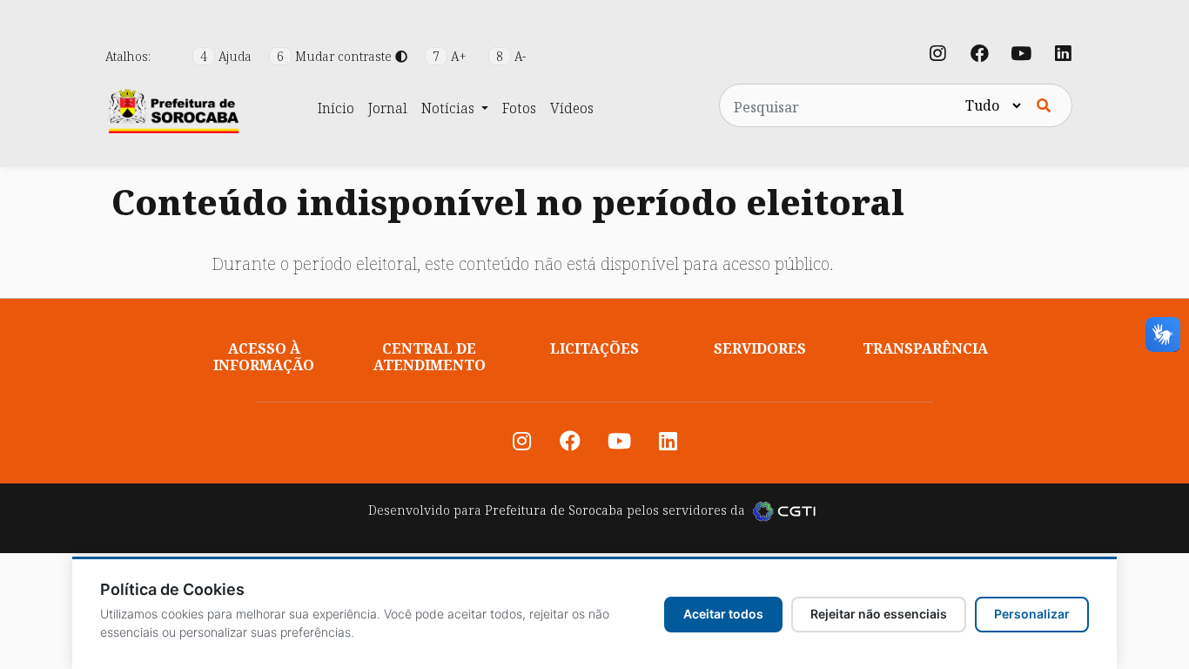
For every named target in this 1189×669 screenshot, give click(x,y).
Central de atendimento (429, 357)
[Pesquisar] (1044, 105)
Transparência (925, 348)
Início (336, 108)
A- (511, 56)
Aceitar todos (723, 613)
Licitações (594, 348)
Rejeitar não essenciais (878, 613)
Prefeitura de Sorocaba (554, 510)
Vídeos (572, 108)
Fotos (519, 108)
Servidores (760, 348)
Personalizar (1032, 613)
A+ (451, 56)
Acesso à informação (263, 357)
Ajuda (227, 56)
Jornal (387, 108)
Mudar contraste (336, 56)
